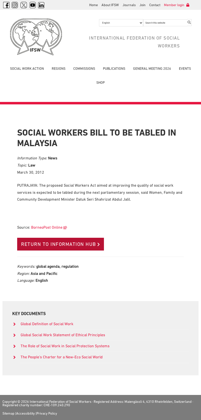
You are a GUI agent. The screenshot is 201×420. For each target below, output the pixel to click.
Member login (174, 5)
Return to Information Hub (58, 244)
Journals (129, 5)
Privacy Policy (47, 413)
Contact (154, 5)
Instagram (15, 5)
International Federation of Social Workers (37, 36)
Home (93, 5)
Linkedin (41, 5)
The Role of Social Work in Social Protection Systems (65, 346)
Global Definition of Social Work (47, 324)
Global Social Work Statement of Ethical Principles (63, 335)
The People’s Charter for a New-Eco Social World (62, 357)
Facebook (6, 5)
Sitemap (8, 413)
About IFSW (110, 5)
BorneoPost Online (47, 227)
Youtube (32, 5)
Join (142, 5)
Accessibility (25, 413)
